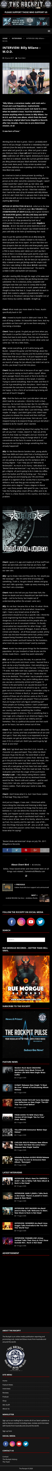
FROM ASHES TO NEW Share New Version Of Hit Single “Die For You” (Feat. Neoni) (30, 1117)
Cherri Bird (21, 58)
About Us (6, 1409)
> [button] (46, 21)
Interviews (6, 1388)
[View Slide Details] (26, 21)
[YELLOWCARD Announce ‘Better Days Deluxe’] (8, 1132)
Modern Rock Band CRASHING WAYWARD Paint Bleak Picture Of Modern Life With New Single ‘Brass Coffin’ (30, 1071)
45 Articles (36, 864)
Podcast (6, 1397)
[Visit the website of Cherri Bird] (26, 876)
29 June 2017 (9, 58)
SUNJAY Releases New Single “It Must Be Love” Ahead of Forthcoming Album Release (31, 1087)
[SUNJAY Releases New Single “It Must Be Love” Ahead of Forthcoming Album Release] (8, 1088)
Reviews (6, 1393)
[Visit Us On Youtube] (31, 925)
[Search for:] (26, 940)
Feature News (10, 1062)
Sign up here (7, 1431)
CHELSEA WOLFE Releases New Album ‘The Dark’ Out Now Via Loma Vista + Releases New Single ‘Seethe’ (31, 1144)
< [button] (6, 21)
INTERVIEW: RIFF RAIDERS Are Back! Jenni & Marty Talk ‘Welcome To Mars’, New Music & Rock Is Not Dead (31, 1210)
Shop (4, 1401)
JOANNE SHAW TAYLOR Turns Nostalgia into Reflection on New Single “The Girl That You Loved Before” (32, 1102)
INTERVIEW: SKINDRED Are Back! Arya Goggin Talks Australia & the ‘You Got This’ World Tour (31, 1225)
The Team (6, 1462)
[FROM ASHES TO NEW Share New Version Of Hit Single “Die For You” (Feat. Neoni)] (8, 1117)
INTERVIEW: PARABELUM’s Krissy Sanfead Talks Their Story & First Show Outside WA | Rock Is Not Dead (31, 1240)
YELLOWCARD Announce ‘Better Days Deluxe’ (31, 1131)
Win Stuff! (6, 1405)
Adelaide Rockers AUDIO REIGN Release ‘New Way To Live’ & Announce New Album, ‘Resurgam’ (32, 1159)
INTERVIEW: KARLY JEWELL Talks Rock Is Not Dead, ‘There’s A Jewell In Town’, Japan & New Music (31, 1195)
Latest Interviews (12, 1172)
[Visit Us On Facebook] (11, 925)
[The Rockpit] (26, 7)
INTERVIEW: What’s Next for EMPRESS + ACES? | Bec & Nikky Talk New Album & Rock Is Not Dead (32, 1180)
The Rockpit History (10, 1459)
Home (5, 1381)
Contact (5, 1456)
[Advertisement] (26, 1289)
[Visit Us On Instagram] (21, 925)
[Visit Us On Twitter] (40, 925)
